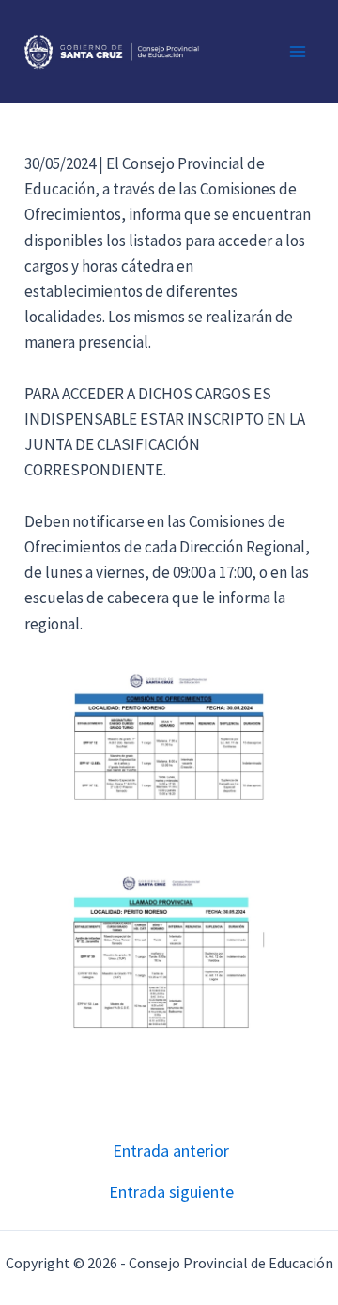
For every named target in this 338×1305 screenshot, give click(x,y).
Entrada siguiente (171, 1192)
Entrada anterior (171, 1150)
